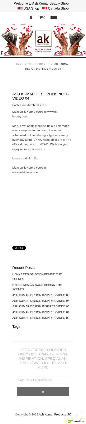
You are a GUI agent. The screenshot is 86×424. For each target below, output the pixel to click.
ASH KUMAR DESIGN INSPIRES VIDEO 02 (41, 317)
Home (19, 64)
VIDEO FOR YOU (38, 64)
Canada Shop (58, 8)
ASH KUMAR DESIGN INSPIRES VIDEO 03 (41, 306)
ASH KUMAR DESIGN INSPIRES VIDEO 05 (41, 295)
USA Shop (31, 8)
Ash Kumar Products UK (55, 414)
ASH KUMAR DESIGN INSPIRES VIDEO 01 (41, 312)
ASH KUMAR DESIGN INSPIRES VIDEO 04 (41, 300)
